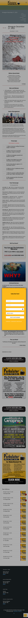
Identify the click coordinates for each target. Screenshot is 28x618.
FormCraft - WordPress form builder (14, 321)
